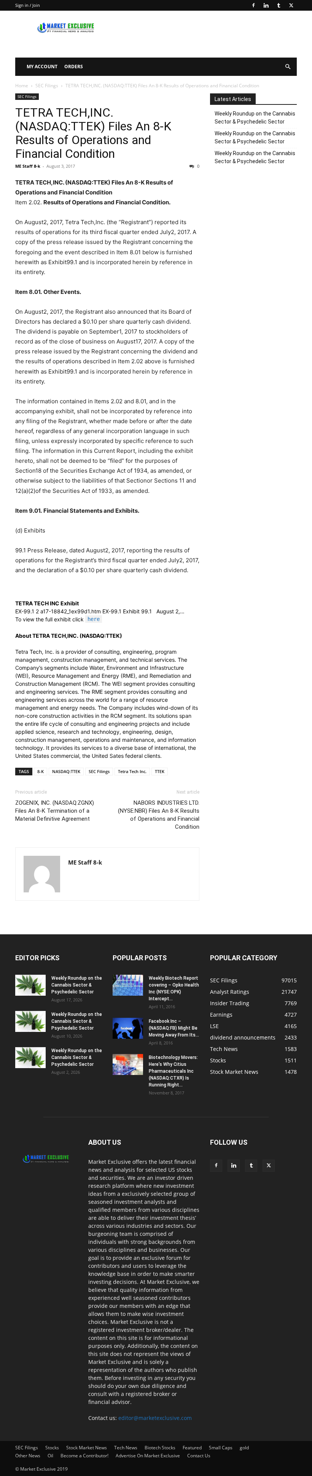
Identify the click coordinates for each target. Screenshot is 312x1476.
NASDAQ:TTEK (66, 771)
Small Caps (220, 1447)
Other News (27, 1455)
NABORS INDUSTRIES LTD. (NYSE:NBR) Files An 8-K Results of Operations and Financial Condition (158, 814)
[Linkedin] (266, 5)
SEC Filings (46, 85)
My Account (42, 66)
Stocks (52, 1447)
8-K (40, 771)
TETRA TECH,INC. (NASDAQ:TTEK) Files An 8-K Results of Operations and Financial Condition (93, 133)
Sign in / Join (27, 5)
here (94, 619)
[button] (288, 67)
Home (21, 85)
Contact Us (198, 1455)
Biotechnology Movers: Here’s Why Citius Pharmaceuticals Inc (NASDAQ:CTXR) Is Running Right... (173, 1071)
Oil (50, 1455)
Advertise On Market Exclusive (148, 1455)
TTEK (159, 771)
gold (244, 1447)
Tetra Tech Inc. (132, 771)
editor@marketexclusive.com (155, 1417)
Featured (192, 1447)
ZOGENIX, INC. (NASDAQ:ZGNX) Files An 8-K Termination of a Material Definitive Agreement (54, 810)
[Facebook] (253, 5)
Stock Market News (86, 1447)
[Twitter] (291, 5)
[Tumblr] (278, 5)
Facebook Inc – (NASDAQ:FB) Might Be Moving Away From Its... (174, 1028)
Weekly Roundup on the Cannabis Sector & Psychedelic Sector (255, 118)
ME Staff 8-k (27, 166)
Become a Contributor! (84, 1455)
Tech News (125, 1447)
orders (73, 66)
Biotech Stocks (160, 1447)
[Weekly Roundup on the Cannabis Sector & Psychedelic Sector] (30, 985)
